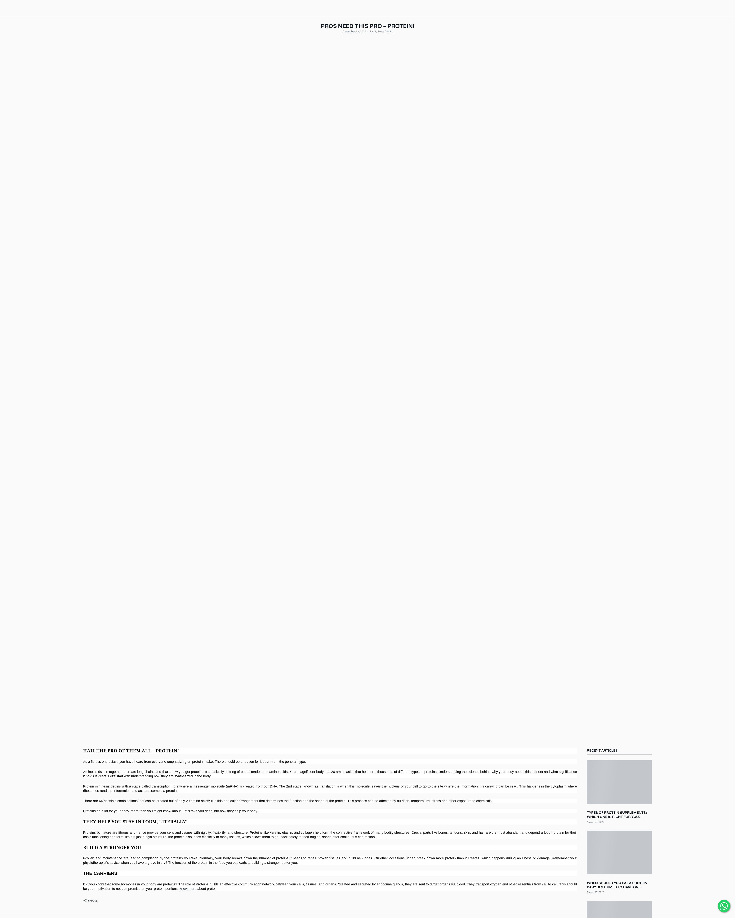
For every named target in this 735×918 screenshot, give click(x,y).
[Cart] (723, 8)
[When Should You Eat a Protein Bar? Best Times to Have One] (619, 852)
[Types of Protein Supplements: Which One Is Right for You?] (619, 782)
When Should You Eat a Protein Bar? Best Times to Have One (617, 885)
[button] (321, 8)
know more (188, 889)
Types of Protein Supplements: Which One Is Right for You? (617, 815)
